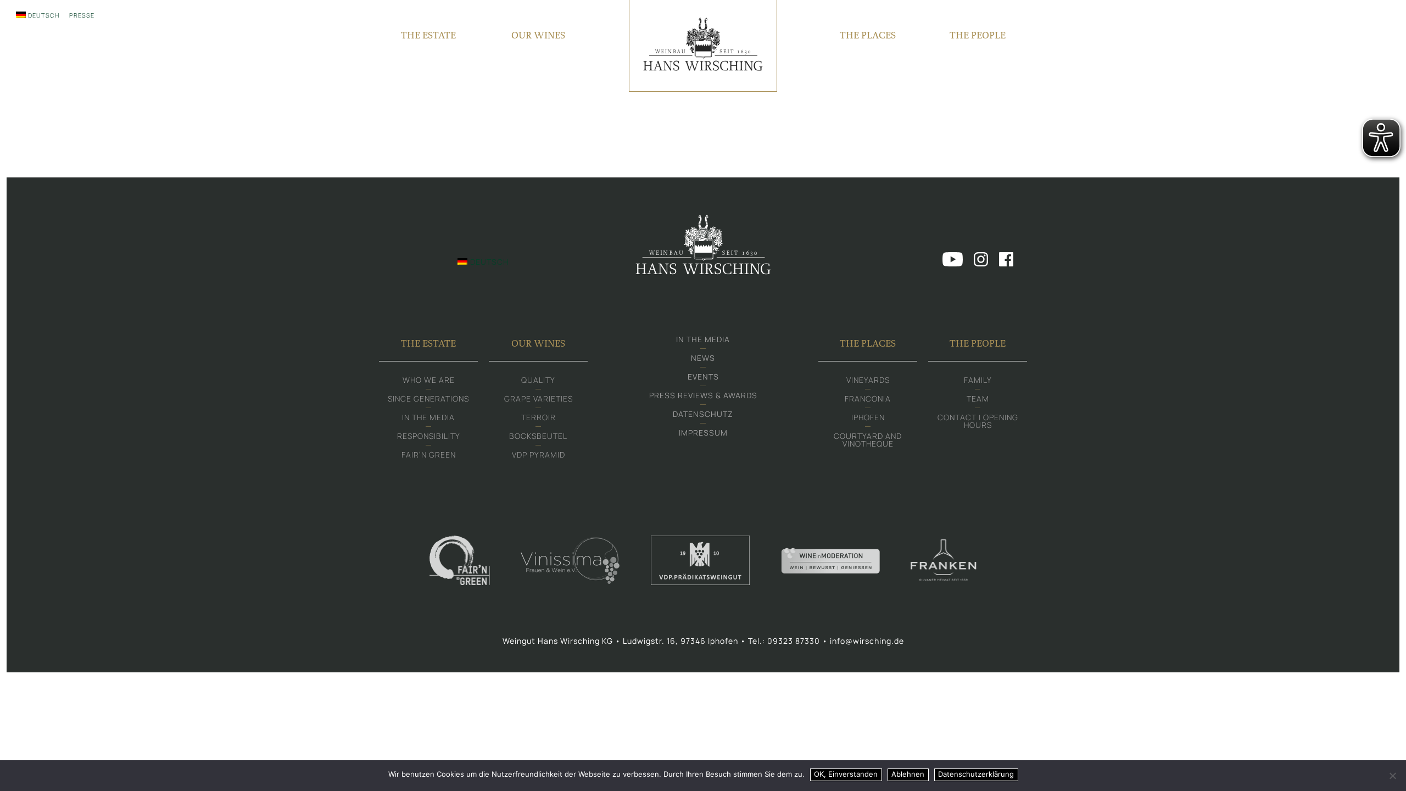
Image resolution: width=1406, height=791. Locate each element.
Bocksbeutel (538, 436)
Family (978, 380)
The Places (868, 35)
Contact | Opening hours (978, 421)
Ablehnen (907, 774)
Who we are (429, 380)
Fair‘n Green (428, 454)
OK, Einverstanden (846, 774)
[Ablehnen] (1392, 775)
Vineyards (868, 380)
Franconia (868, 398)
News (703, 358)
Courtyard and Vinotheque (868, 440)
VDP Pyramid (538, 454)
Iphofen (868, 417)
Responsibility (428, 436)
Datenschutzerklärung (976, 774)
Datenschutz (703, 414)
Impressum (703, 432)
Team (978, 398)
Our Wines (538, 35)
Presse (81, 15)
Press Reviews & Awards (703, 395)
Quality (538, 380)
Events (703, 376)
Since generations (428, 398)
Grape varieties (538, 398)
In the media (428, 417)
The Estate (428, 35)
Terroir (538, 417)
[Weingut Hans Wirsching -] (703, 46)
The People (978, 35)
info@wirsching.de (867, 641)
